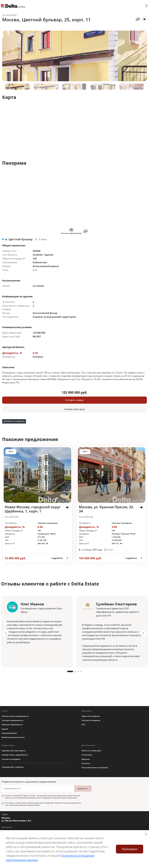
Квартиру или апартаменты (13, 750)
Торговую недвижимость (12, 720)
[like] (67, 507)
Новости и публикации (91, 750)
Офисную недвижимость (12, 724)
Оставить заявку (74, 400)
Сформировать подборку (13, 767)
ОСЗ (83, 724)
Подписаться (82, 788)
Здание (5, 729)
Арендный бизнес (9, 733)
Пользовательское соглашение (95, 767)
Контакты (86, 763)
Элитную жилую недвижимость (15, 716)
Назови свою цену (74, 409)
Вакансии (86, 759)
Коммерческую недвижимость (15, 755)
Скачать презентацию (71, 233)
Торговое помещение (91, 720)
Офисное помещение (91, 716)
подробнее (57, 558)
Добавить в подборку (14, 421)
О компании (87, 755)
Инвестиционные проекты (13, 737)
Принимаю (129, 849)
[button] (142, 56)
